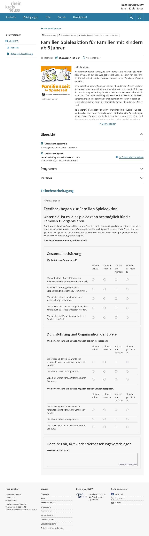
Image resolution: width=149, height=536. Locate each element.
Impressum (46, 507)
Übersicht (13, 40)
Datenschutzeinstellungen (52, 528)
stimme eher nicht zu (119, 268)
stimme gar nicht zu (130, 268)
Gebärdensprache (48, 523)
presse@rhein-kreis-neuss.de (24, 509)
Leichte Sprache (47, 519)
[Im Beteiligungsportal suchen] (131, 17)
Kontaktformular (48, 502)
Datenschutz (46, 511)
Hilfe (43, 498)
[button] (92, 134)
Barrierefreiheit (47, 515)
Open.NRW (94, 499)
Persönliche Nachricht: (58, 450)
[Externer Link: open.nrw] (82, 495)
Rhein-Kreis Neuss (13, 494)
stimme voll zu (95, 267)
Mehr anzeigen (109, 123)
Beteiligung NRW (132, 5)
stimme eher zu (107, 267)
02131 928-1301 (19, 504)
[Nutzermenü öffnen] (139, 17)
